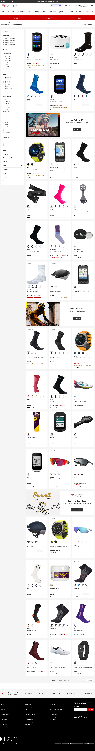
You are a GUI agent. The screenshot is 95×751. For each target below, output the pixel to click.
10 (64, 680)
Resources (28, 702)
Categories (6, 35)
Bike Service (28, 724)
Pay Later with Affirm (6, 709)
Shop (2, 702)
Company (52, 702)
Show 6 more (6, 91)
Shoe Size (6, 117)
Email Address (77, 706)
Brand (5, 49)
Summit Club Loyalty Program (57, 709)
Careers (51, 712)
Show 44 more (6, 111)
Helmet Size (6, 138)
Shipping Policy (29, 722)
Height (5, 177)
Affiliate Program (54, 714)
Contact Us (52, 704)
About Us (52, 707)
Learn (26, 717)
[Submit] (14, 5)
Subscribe (90, 709)
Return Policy (28, 707)
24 (68, 680)
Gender (5, 162)
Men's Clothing (4, 712)
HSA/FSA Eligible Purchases (8, 727)
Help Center (28, 704)
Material (5, 173)
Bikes (2, 704)
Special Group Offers (30, 714)
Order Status (28, 712)
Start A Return (28, 709)
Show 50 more (6, 69)
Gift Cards (3, 722)
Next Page (89, 680)
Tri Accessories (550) (10, 38)
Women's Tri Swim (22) (10, 44)
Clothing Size (7, 96)
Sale (4, 150)
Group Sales (53, 719)
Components (4, 719)
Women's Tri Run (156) (10, 42)
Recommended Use (8, 158)
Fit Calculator (4, 724)
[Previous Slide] (15, 1)
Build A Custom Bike (6, 707)
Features (5, 169)
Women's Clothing (5, 22)
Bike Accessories (5, 717)
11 (65, 680)
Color (4, 74)
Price (4, 165)
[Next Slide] (80, 1)
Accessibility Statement (55, 717)
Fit (4, 181)
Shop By (5, 154)
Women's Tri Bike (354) (10, 40)
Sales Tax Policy (29, 719)
